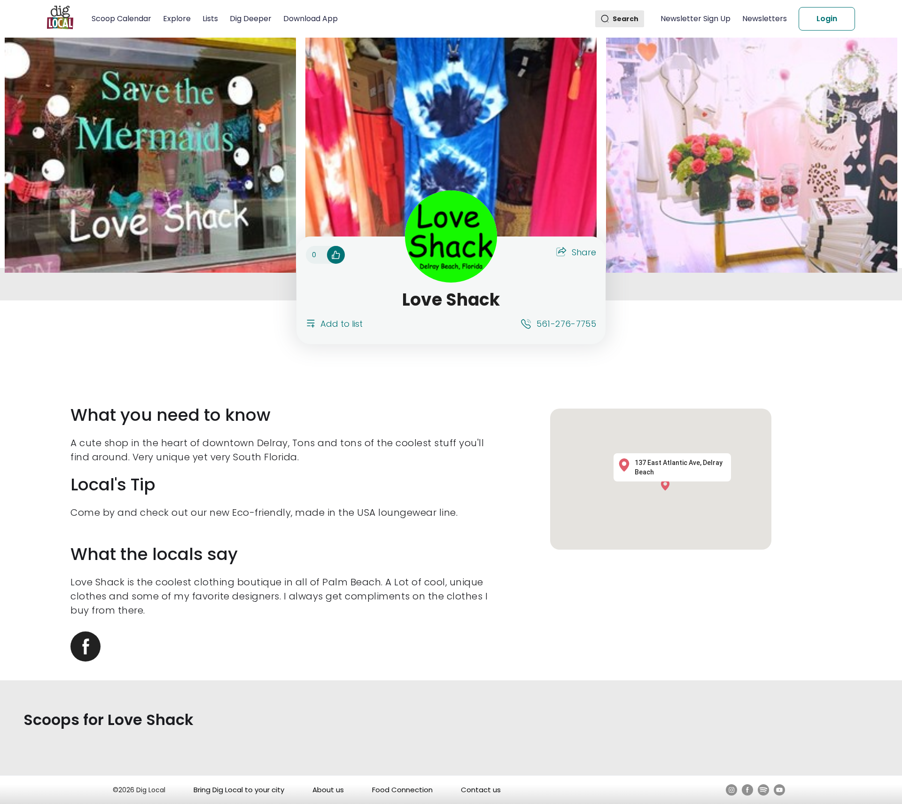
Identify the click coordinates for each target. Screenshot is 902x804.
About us (328, 790)
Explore (177, 18)
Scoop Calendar (121, 18)
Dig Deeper (251, 18)
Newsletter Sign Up (696, 18)
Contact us (481, 790)
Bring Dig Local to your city (239, 790)
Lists (210, 18)
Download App (310, 18)
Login (826, 18)
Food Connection (402, 790)
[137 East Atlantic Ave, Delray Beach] (668, 485)
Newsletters (764, 18)
